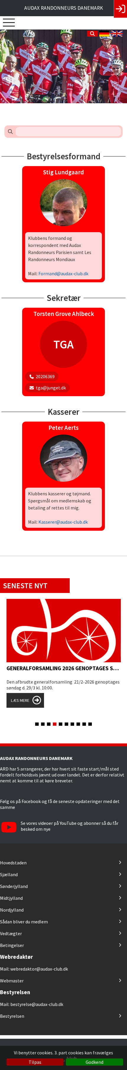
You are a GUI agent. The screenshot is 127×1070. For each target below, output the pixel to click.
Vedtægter (11, 933)
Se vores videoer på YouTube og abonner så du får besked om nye (69, 826)
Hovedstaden (13, 863)
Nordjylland (12, 910)
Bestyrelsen (12, 1016)
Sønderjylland (14, 886)
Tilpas (35, 1062)
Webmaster (12, 981)
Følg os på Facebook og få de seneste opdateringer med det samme (60, 804)
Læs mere (20, 700)
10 (90, 724)
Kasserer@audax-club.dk (63, 522)
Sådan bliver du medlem (24, 922)
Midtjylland (11, 898)
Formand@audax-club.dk (63, 273)
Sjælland (9, 874)
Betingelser (12, 945)
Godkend (94, 1062)
